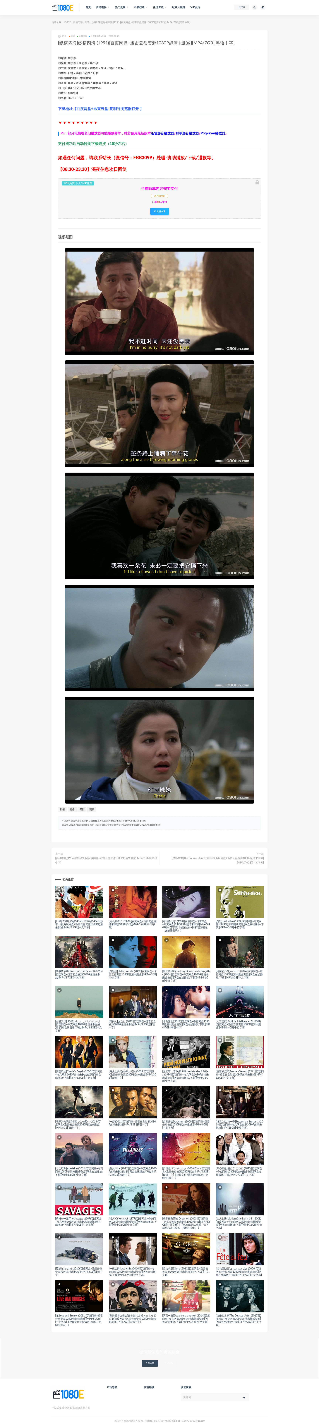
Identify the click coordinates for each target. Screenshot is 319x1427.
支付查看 (161, 211)
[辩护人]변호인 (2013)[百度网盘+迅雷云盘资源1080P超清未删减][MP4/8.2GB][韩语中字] (132, 1024)
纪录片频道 (178, 7)
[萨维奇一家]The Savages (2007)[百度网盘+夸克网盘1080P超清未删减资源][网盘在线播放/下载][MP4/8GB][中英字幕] (78, 1221)
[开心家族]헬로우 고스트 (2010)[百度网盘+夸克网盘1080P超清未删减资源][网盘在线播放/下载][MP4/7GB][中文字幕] (239, 1171)
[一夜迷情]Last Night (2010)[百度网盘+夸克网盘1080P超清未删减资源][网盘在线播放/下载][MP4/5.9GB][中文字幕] (132, 1271)
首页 (88, 7)
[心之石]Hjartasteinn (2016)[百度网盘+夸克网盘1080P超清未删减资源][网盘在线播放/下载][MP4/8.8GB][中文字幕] (79, 1171)
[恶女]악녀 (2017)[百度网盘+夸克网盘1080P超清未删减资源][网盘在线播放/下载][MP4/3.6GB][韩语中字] (133, 1171)
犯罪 (91, 809)
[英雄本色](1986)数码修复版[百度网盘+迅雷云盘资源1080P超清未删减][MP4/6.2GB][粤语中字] (106, 860)
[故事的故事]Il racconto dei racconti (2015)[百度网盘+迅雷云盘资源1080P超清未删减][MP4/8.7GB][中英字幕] (78, 974)
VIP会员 (195, 7)
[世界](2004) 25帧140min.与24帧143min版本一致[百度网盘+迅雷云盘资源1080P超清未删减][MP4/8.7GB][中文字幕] (79, 924)
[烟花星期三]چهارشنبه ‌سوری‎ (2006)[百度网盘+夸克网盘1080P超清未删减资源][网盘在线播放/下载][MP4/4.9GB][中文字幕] (239, 1271)
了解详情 (168, 1363)
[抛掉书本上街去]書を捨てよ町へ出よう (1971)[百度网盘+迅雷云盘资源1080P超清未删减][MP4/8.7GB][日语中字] (132, 1318)
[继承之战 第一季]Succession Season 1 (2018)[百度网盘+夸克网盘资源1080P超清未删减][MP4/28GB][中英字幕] (239, 1124)
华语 (87, 22)
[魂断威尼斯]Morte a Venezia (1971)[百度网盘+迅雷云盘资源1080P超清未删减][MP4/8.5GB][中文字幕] (240, 1074)
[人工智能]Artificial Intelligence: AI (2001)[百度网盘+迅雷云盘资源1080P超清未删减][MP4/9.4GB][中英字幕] (238, 1024)
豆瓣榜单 (83, 36)
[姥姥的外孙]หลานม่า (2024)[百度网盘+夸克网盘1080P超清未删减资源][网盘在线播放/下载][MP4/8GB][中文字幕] (239, 974)
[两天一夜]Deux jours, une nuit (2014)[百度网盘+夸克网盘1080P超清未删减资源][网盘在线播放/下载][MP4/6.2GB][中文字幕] (186, 1318)
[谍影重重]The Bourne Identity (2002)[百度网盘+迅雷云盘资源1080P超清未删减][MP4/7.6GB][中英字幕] (218, 860)
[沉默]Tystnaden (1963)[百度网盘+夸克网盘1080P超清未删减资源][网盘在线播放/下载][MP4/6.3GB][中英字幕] (240, 924)
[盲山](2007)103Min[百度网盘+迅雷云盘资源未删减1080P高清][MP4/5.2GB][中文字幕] (132, 924)
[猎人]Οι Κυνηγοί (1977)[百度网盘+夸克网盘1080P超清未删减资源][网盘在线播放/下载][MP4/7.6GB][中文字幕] (133, 1221)
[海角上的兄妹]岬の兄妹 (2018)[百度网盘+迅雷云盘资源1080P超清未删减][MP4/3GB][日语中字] (132, 1074)
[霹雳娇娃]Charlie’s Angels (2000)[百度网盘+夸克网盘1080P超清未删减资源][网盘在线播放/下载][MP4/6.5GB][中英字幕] (78, 1074)
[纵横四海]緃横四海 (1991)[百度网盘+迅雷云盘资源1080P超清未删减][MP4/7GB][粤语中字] (115, 825)
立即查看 (149, 1363)
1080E (67, 22)
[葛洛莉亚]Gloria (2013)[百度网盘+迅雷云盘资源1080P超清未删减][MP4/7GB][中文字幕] (185, 1271)
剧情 (62, 809)
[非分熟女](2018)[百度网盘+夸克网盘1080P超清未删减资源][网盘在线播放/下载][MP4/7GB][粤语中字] (186, 1024)
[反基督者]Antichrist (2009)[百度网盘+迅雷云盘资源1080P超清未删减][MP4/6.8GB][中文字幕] (186, 1124)
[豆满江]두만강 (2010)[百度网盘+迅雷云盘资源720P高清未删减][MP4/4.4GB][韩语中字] (78, 1271)
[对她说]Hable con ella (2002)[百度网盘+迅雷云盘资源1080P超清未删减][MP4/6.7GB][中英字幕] (133, 974)
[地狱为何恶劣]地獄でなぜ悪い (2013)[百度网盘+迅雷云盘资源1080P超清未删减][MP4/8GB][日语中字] (78, 1124)
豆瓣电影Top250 (98, 36)
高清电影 (78, 22)
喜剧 (82, 809)
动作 (72, 809)
